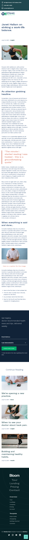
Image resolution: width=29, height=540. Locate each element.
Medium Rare (7, 531)
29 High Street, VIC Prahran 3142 (12, 2)
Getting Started (14, 521)
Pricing (14, 487)
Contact (14, 490)
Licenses (12, 523)
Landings (12, 502)
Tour (14, 480)
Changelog (13, 519)
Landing (14, 483)
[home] (8, 13)
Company (12, 504)
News (12, 399)
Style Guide (13, 516)
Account (12, 509)
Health (12, 460)
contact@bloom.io (9, 8)
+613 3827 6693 (8, 5)
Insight (12, 40)
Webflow (25, 531)
